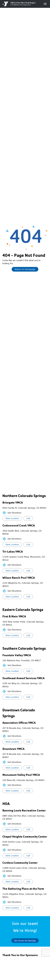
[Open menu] (45, 3)
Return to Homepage (25, 269)
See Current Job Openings (25, 940)
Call (28, 518)
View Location (12, 518)
